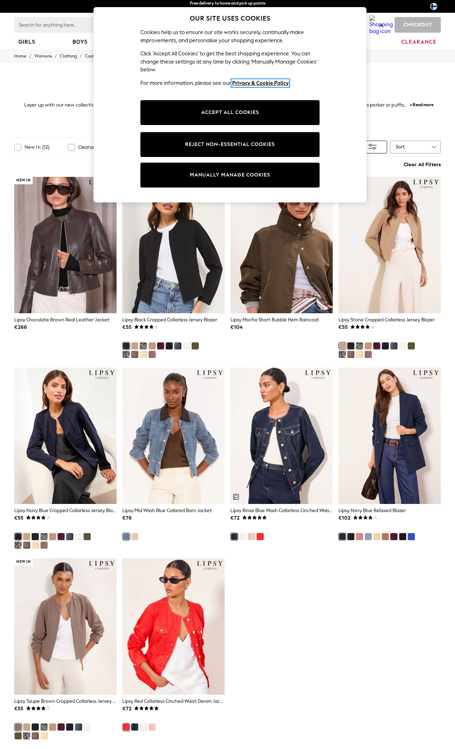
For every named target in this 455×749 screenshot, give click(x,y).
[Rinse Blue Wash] (234, 536)
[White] (186, 345)
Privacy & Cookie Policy (260, 83)
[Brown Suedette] (152, 345)
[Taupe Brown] (152, 354)
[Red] (260, 536)
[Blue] (177, 345)
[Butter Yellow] (143, 354)
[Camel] (385, 536)
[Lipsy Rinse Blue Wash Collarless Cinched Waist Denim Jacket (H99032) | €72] (281, 436)
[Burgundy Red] (160, 345)
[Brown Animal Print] (126, 354)
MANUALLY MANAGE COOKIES (230, 175)
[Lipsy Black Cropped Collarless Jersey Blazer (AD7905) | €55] (173, 245)
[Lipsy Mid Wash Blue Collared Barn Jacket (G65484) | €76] (173, 436)
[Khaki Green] (195, 345)
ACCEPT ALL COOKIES (230, 112)
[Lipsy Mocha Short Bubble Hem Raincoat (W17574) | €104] (281, 245)
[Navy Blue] (169, 345)
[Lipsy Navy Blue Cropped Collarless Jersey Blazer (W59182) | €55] (65, 436)
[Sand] (134, 536)
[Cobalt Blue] (411, 536)
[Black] (126, 345)
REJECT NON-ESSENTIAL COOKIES (230, 144)
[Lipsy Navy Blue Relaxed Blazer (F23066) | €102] (389, 436)
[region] (229, 104)
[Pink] (251, 536)
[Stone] (134, 345)
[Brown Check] (134, 354)
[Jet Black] (402, 536)
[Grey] (143, 345)
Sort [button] (400, 147)
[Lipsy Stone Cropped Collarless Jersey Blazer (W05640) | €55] (389, 245)
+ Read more (421, 103)
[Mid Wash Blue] (126, 536)
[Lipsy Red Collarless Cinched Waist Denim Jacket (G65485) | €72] (173, 626)
